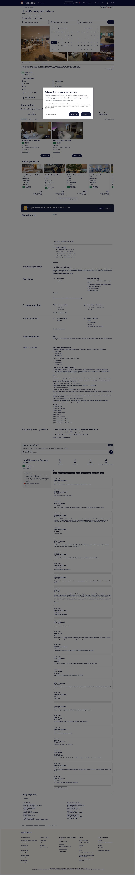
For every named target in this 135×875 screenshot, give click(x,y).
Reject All (74, 114)
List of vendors (48, 108)
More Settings (51, 114)
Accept (86, 114)
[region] (68, 103)
